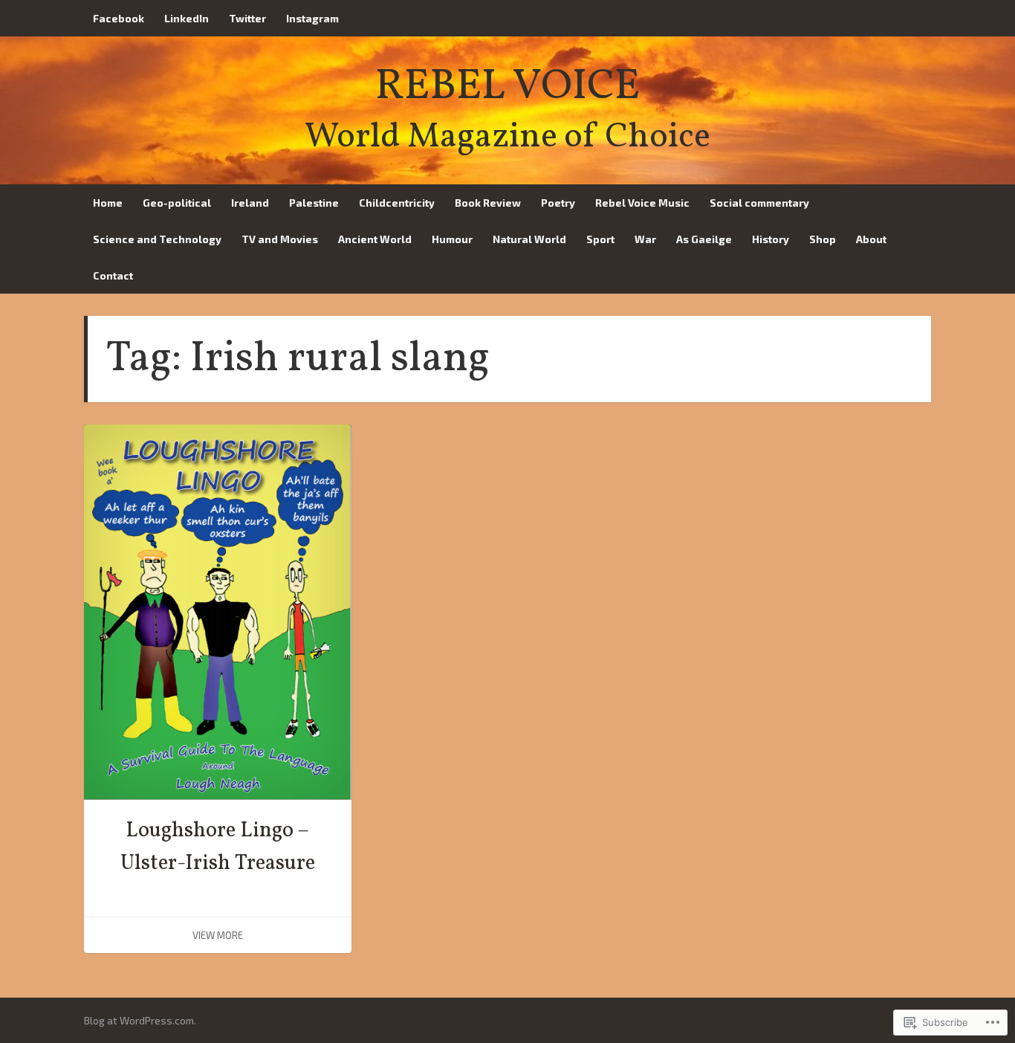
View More (217, 935)
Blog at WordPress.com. (140, 1020)
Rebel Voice (507, 87)
